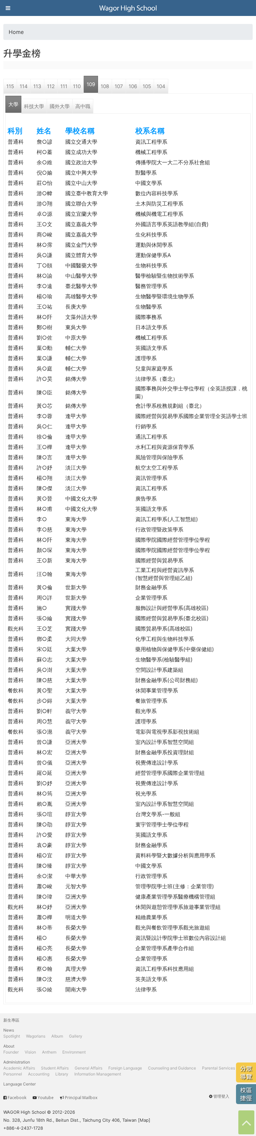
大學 (13, 104)
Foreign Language (125, 1067)
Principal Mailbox (81, 1097)
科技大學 (34, 106)
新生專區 (11, 1020)
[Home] (128, 8)
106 (133, 86)
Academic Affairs (19, 1067)
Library (61, 1073)
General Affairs (88, 1067)
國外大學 (60, 106)
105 (147, 86)
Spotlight (11, 1036)
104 (161, 86)
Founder (11, 1052)
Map (144, 1120)
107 (119, 86)
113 (37, 86)
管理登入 (221, 1096)
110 (77, 86)
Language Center (19, 1083)
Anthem (49, 1052)
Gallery (75, 1036)
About (8, 1046)
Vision (30, 1052)
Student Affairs (55, 1067)
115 (10, 86)
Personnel (12, 1073)
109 (91, 84)
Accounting (38, 1073)
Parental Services (218, 1067)
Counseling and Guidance (172, 1067)
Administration (16, 1062)
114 (24, 86)
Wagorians (35, 1036)
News (8, 1030)
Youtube (46, 1097)
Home (16, 32)
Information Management (97, 1073)
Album (57, 1036)
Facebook (17, 1097)
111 (63, 86)
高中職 (82, 106)
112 (51, 86)
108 (105, 86)
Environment (74, 1052)
